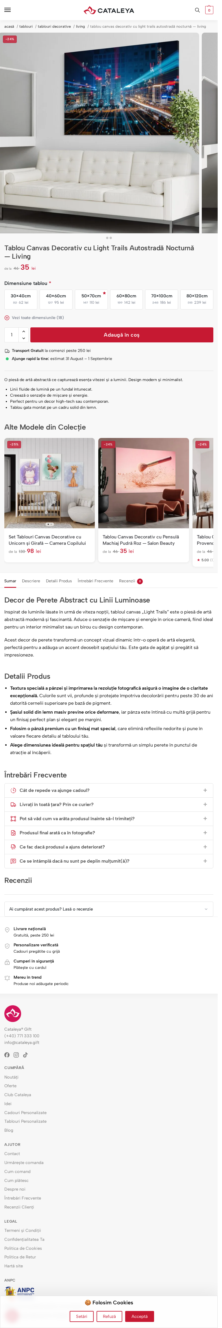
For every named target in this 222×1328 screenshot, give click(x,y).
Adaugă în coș (122, 335)
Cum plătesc (16, 1180)
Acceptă (140, 1316)
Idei (8, 1103)
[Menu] (13, 10)
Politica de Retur (20, 1257)
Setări (81, 1316)
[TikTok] (27, 1055)
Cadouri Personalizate (25, 1112)
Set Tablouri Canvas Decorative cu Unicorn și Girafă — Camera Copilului (47, 540)
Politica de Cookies (23, 1248)
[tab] (10, 580)
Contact (12, 1153)
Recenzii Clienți (19, 1207)
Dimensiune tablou (27, 283)
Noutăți (11, 1077)
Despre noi (14, 1189)
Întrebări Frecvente (95, 581)
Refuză (109, 1316)
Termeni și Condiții (22, 1230)
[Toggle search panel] (197, 10)
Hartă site (13, 1266)
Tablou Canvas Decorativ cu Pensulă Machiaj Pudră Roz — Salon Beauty (141, 540)
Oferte (10, 1085)
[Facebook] (9, 1055)
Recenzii (130, 581)
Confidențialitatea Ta (24, 1239)
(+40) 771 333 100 (21, 1035)
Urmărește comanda (24, 1162)
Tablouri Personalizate (25, 1121)
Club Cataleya (17, 1094)
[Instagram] (18, 1055)
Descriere (31, 581)
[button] (208, 10)
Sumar (10, 581)
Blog (8, 1130)
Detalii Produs (59, 581)
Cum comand (17, 1171)
